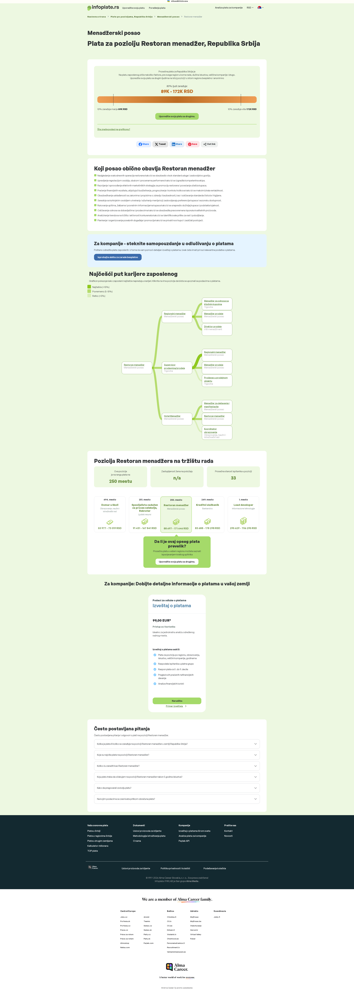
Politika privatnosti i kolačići (175, 868)
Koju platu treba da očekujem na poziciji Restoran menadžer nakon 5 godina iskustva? (139, 776)
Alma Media (192, 881)
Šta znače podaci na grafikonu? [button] (113, 129)
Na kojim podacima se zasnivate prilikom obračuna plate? (126, 799)
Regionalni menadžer (175, 313)
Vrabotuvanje (195, 926)
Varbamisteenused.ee (176, 952)
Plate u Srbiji (93, 831)
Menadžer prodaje (213, 313)
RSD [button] (249, 7)
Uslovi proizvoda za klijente (147, 831)
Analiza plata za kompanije (229, 7)
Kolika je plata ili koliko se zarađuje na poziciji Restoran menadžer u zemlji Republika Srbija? (142, 744)
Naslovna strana (96, 16)
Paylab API (184, 840)
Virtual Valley (195, 934)
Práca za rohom (126, 934)
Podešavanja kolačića (215, 868)
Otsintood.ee (173, 939)
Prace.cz (124, 930)
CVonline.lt (171, 917)
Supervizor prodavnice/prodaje (174, 366)
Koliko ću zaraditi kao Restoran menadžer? (118, 766)
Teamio (147, 921)
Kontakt (228, 831)
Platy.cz (147, 934)
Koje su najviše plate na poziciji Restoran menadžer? (123, 754)
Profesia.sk (125, 921)
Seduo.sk (148, 930)
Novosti (228, 836)
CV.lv (169, 921)
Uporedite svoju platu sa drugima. (177, 116)
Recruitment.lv (173, 947)
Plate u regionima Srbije (99, 836)
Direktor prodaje (213, 326)
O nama (137, 840)
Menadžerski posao (168, 16)
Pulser (193, 939)
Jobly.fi (217, 917)
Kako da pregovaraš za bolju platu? (114, 787)
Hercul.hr (194, 930)
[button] (261, 8)
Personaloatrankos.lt (176, 943)
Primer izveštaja (174, 706)
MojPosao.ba (195, 921)
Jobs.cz (123, 917)
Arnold (146, 917)
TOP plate (92, 850)
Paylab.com (148, 943)
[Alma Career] (177, 967)
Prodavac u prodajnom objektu (216, 379)
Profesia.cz (125, 926)
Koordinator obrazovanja (210, 430)
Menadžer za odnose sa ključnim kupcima (216, 303)
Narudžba (177, 700)
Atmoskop (124, 943)
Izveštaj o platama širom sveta (194, 831)
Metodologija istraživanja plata (149, 836)
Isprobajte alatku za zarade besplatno (118, 257)
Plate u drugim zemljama (100, 840)
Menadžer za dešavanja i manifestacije (216, 405)
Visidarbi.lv (171, 934)
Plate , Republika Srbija (132, 16)
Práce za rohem (127, 939)
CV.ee (169, 926)
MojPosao (194, 917)
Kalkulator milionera (97, 845)
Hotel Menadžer (172, 416)
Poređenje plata (157, 8)
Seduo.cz (148, 926)
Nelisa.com (125, 947)
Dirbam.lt (171, 930)
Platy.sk (147, 939)
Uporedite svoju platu (133, 8)
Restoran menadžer (134, 364)
